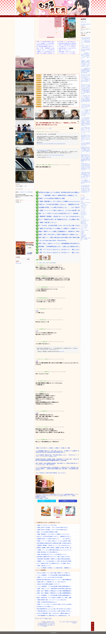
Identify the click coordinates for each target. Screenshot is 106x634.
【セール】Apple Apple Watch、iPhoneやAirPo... (53, 240)
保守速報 (82, 233)
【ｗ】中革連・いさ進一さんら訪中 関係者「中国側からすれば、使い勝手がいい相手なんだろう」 (85, 106)
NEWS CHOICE (83, 221)
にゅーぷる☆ (83, 210)
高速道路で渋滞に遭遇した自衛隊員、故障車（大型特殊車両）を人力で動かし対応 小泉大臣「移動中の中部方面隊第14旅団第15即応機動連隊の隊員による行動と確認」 (57, 460)
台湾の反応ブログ (84, 235)
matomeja (82, 231)
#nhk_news (52, 155)
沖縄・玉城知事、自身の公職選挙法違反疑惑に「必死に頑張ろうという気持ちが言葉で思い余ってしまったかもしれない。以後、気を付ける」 (57, 464)
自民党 (50, 128)
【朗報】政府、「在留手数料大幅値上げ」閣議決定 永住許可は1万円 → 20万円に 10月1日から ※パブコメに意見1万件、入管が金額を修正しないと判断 (85, 63)
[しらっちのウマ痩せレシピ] (43, 259)
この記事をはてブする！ (68, 501)
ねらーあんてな (83, 211)
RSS (47, 16)
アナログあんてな (84, 219)
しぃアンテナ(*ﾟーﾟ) (84, 224)
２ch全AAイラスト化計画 (25, 192)
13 (78, 122)
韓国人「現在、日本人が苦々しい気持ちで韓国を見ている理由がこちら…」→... (59, 234)
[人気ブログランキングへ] (83, 19)
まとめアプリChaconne (85, 230)
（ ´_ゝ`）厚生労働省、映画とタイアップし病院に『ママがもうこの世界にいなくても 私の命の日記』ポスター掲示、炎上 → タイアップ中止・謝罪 (85, 113)
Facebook (65, 16)
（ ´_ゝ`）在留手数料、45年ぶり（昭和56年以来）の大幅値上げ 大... (58, 195)
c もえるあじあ (53, 632)
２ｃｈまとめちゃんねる (85, 220)
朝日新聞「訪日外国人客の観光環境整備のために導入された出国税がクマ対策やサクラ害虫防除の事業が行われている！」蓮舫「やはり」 (85, 150)
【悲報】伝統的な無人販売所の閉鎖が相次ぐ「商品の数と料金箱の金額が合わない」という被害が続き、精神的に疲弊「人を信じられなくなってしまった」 (85, 175)
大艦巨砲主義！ (83, 236)
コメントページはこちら (43, 618)
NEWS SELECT (83, 213)
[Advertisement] (24, 36)
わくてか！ (82, 215)
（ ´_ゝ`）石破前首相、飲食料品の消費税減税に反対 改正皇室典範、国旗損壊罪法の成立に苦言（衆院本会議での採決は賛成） (85, 70)
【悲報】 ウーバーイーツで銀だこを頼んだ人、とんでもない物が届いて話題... (59, 210)
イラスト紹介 (38, 16)
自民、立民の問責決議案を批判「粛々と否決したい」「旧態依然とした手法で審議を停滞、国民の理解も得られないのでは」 (56, 123)
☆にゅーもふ (83, 209)
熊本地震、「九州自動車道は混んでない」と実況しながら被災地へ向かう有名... (59, 246)
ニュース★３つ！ (84, 208)
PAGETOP (92, 629)
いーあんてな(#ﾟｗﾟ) (84, 204)
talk (81, 240)
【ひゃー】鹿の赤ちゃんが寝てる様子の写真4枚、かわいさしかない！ (51, 472)
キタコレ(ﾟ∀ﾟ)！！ (84, 214)
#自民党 (47, 150)
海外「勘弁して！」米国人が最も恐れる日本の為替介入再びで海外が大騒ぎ (59, 237)
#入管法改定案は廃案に (41, 150)
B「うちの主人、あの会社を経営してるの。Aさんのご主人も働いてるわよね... (59, 225)
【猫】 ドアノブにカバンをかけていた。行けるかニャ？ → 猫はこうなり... (59, 249)
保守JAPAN (83, 198)
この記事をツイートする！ (46, 501)
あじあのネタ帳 (83, 234)
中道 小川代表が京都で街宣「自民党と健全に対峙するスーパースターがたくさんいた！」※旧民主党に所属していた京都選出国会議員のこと (85, 40)
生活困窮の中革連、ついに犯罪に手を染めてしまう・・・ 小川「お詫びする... (59, 207)
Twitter (56, 16)
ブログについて (28, 16)
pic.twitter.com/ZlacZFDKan (59, 155)
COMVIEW (93, 626)
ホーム (20, 16)
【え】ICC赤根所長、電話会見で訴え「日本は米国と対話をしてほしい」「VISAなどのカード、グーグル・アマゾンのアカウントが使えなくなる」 (57, 455)
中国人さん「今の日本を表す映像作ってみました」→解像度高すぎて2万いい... (59, 204)
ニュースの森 (83, 197)
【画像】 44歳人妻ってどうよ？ (48, 222)
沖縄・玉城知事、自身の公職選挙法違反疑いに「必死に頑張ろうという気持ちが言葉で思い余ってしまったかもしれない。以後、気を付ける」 (85, 138)
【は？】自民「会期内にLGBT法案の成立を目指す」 (68, 622)
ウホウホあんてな (84, 212)
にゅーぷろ (82, 218)
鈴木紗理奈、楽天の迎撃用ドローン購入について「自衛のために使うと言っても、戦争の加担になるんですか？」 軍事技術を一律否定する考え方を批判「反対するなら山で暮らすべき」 (85, 78)
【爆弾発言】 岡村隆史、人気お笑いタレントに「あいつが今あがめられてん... (59, 216)
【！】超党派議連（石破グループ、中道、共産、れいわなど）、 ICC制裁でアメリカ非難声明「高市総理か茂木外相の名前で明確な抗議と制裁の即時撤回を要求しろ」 (57, 451)
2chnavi (82, 201)
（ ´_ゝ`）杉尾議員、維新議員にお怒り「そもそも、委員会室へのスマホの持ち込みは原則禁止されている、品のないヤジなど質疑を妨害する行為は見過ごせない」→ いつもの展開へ (46, 623)
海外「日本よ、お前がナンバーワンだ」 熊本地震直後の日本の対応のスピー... (59, 243)
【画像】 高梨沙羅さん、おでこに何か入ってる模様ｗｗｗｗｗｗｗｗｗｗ (59, 201)
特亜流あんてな (83, 222)
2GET (82, 229)
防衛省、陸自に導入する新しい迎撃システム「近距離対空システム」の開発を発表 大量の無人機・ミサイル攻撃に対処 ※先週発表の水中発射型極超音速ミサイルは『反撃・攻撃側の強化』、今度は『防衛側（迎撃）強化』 (85, 89)
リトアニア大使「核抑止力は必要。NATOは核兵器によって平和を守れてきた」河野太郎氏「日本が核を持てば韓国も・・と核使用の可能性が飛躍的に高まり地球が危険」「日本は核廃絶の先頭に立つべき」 (57, 469)
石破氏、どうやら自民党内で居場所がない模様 (52, 198)
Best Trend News (83, 223)
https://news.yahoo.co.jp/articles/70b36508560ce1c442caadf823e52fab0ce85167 (51, 143)
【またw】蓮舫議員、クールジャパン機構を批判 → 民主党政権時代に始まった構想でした (85, 182)
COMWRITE (92, 623)
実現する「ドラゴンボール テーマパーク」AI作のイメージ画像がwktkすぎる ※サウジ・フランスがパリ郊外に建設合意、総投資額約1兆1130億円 (85, 48)
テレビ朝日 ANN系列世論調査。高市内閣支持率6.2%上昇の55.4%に (85, 144)
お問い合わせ (18, 263)
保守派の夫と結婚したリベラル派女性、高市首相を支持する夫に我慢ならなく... (59, 192)
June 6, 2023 (48, 157)
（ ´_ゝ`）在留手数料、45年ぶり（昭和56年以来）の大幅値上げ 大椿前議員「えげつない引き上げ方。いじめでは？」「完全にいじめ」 (85, 56)
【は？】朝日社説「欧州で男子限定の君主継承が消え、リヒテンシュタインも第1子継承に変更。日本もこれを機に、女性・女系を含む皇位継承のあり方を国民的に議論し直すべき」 (85, 189)
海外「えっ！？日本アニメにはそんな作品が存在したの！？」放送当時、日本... (59, 213)
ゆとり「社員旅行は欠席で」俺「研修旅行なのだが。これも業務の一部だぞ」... (59, 219)
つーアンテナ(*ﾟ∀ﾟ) (84, 225)
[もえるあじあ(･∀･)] (53, 7)
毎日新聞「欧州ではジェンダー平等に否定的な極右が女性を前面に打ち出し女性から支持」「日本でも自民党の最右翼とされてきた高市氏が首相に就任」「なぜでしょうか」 (85, 167)
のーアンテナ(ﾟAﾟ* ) (84, 226)
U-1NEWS (82, 232)
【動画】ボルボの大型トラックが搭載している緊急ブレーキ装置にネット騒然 (59, 228)
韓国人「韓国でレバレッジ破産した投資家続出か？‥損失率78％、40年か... (59, 231)
